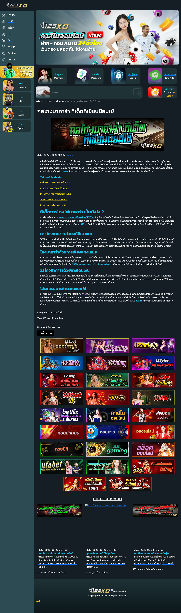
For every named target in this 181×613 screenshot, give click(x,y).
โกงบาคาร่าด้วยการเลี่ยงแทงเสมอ (55, 194)
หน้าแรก (40, 101)
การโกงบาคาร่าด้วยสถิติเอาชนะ (54, 188)
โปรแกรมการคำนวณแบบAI (53, 205)
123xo (46, 318)
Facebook (42, 327)
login (38, 601)
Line (58, 327)
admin (70, 155)
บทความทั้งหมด (56, 101)
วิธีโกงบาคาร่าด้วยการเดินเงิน (53, 199)
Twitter (51, 327)
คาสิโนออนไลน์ (55, 312)
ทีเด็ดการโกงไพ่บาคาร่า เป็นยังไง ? (56, 182)
